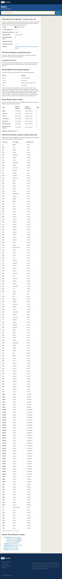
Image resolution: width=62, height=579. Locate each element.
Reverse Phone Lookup (12, 537)
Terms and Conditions (6, 562)
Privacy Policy (5, 564)
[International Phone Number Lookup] (5, 2)
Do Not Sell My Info (6, 565)
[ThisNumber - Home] (5, 558)
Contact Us (4, 567)
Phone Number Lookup (11, 543)
